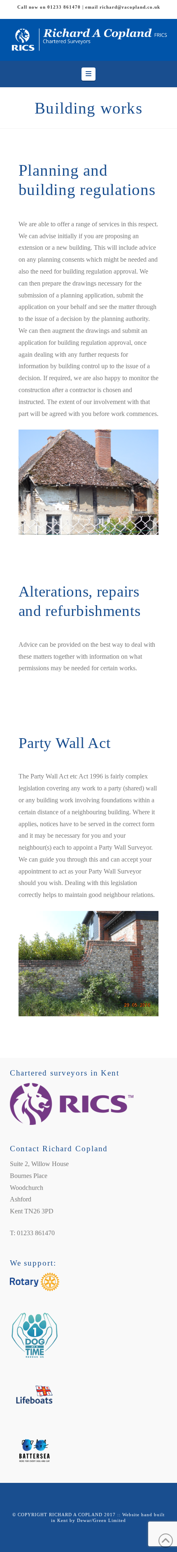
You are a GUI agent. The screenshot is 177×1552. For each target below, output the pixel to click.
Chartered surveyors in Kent (64, 1073)
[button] (88, 74)
